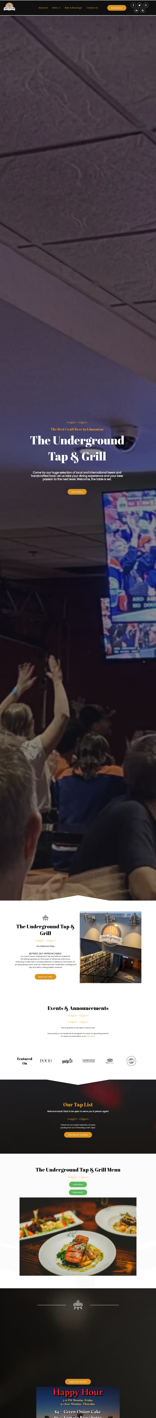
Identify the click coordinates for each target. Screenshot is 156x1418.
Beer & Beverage (73, 7)
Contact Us (92, 7)
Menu (55, 7)
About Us (43, 7)
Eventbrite (90, 1036)
